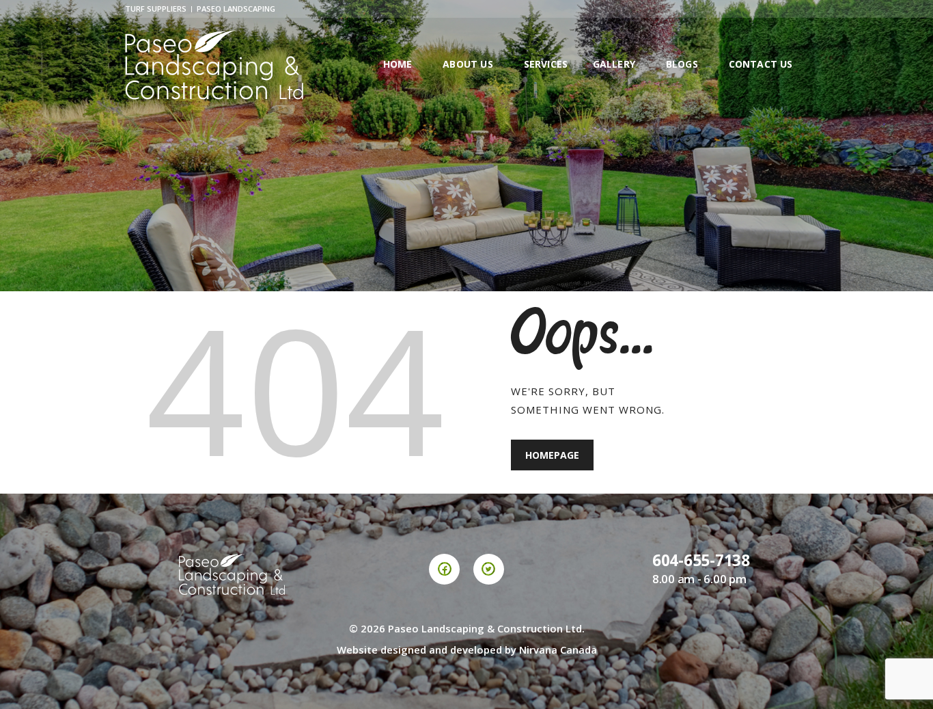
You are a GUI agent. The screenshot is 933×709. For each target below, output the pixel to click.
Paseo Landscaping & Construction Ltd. (486, 628)
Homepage (552, 455)
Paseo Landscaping (236, 8)
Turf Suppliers (155, 8)
